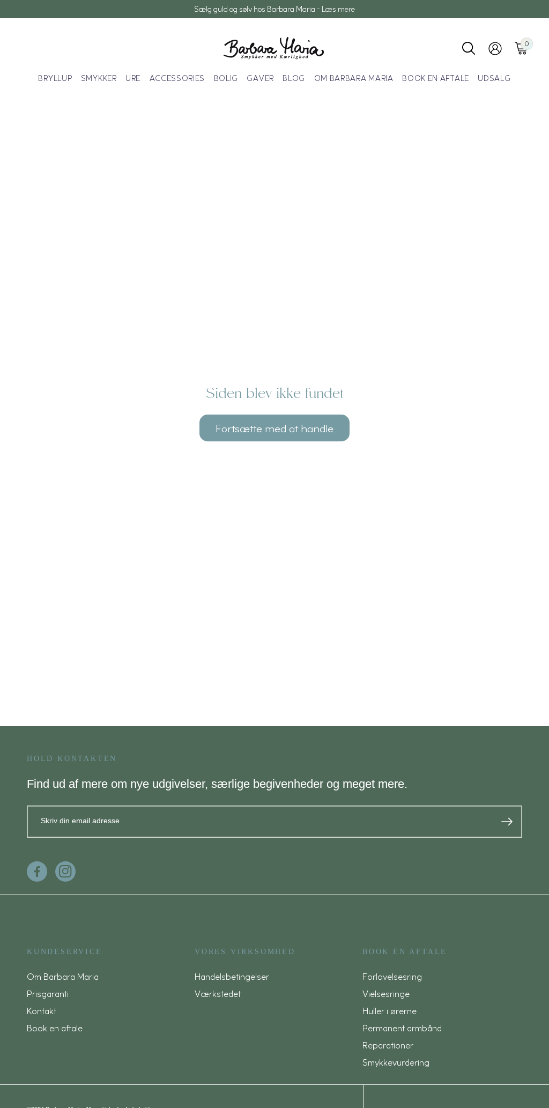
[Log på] (495, 48)
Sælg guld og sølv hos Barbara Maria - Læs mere (274, 8)
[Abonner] (507, 822)
